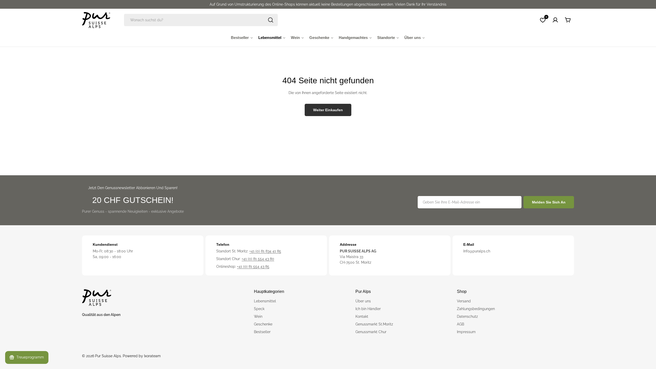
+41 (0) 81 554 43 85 (253, 266)
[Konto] (555, 20)
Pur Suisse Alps (108, 356)
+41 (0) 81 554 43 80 (258, 259)
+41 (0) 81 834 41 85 (265, 251)
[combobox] (201, 20)
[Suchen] (271, 20)
